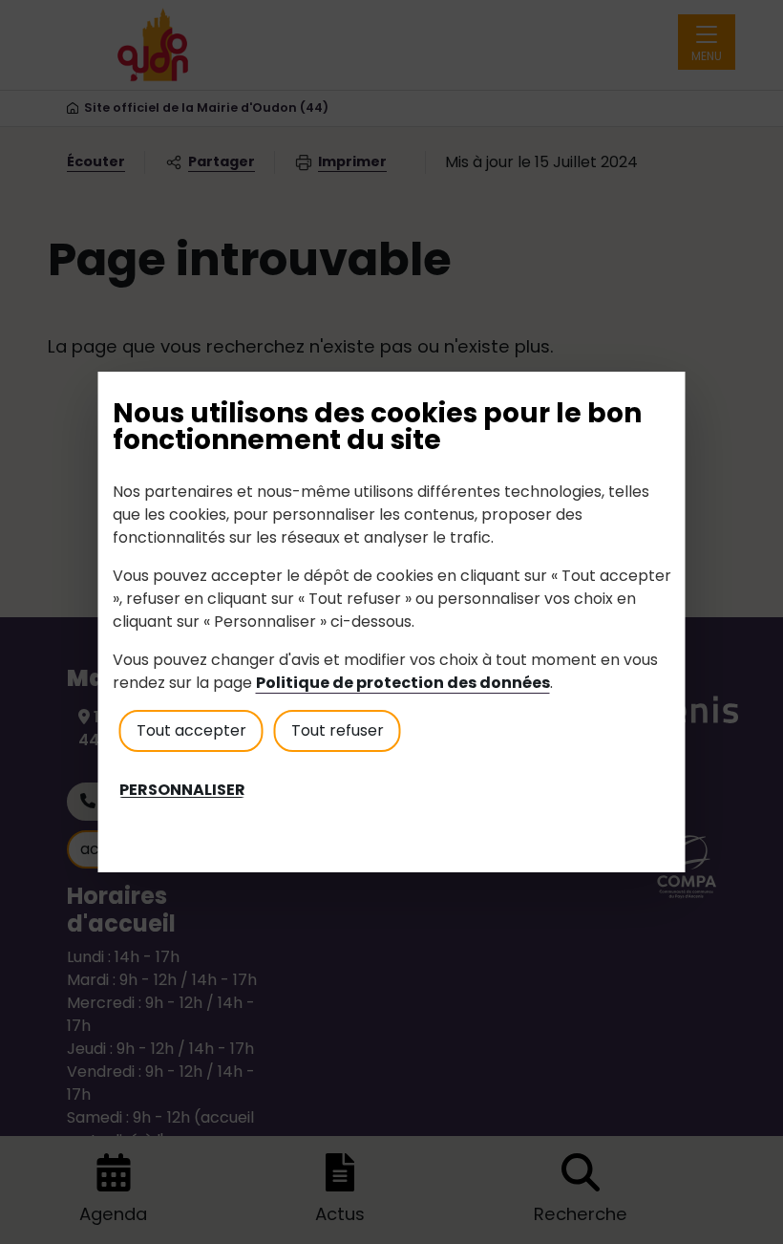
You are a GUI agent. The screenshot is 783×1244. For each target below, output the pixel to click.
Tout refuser (337, 730)
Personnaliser (182, 790)
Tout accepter (191, 730)
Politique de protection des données (403, 683)
